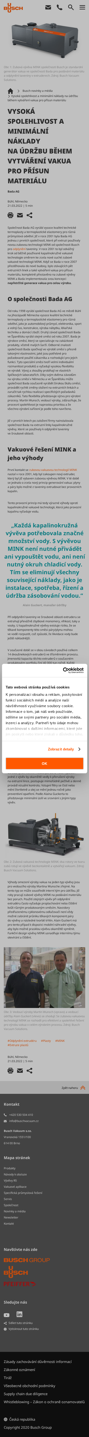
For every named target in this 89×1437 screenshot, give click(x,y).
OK (44, 763)
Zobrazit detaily (61, 749)
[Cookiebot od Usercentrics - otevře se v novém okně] (63, 670)
